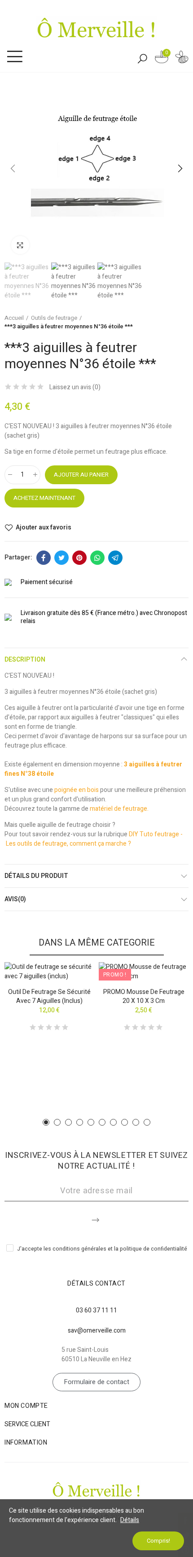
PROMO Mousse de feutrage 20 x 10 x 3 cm (143, 996)
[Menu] (14, 57)
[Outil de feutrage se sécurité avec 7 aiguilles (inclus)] (49, 971)
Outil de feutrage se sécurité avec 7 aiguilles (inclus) (49, 996)
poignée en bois (76, 790)
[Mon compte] (182, 58)
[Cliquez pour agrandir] (20, 245)
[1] (96, 1218)
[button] (13, 169)
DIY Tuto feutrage (154, 834)
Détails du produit (36, 876)
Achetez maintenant (44, 498)
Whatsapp (97, 558)
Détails (129, 1520)
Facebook (43, 558)
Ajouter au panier (81, 474)
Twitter (61, 558)
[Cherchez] (142, 58)
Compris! (158, 1540)
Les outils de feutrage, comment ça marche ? (68, 843)
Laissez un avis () (75, 387)
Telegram (115, 558)
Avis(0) (15, 899)
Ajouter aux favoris (43, 527)
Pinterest (79, 558)
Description (24, 659)
